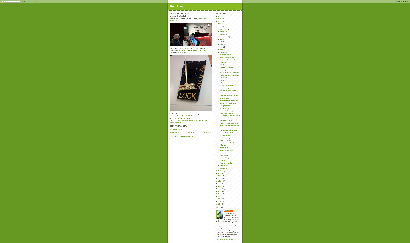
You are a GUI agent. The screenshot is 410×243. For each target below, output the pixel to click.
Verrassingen (224, 147)
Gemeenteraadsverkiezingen (229, 123)
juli (221, 42)
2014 (220, 189)
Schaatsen (178, 122)
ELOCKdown (224, 65)
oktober (223, 34)
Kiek (221, 82)
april (221, 49)
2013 (220, 191)
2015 (220, 186)
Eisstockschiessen (186, 120)
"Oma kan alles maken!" (227, 60)
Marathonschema (225, 55)
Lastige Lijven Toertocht (227, 150)
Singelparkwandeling (227, 67)
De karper (223, 70)
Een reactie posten (176, 129)
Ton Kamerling (224, 108)
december (223, 29)
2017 (220, 181)
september (223, 37)
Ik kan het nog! (224, 98)
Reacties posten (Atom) (186, 136)
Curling (177, 120)
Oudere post (208, 132)
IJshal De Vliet (198, 120)
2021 (220, 171)
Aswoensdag (224, 160)
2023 (220, 24)
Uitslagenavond (225, 106)
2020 (220, 173)
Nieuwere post (174, 132)
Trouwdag (223, 93)
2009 (220, 201)
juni (221, 44)
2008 (220, 204)
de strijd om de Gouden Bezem (187, 50)
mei (221, 47)
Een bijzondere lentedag (228, 90)
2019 (220, 176)
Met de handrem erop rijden (229, 100)
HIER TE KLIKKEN (186, 116)
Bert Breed (177, 6)
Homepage (191, 132)
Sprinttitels (223, 153)
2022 (220, 26)
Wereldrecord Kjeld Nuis (228, 103)
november (223, 31)
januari (222, 168)
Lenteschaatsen (225, 135)
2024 (220, 21)
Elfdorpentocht (224, 155)
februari (223, 165)
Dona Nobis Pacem (226, 120)
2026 (220, 16)
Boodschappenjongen (227, 138)
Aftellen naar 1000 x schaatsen (229, 73)
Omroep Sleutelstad (226, 85)
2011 (220, 196)
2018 (220, 178)
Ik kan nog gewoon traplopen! (229, 95)
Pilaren (222, 80)
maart (222, 52)
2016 (220, 183)
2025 (220, 19)
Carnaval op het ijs (226, 163)
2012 (220, 194)
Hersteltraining (224, 88)
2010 (220, 199)
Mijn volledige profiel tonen (225, 239)
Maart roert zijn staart (227, 57)
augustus (223, 39)
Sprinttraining (224, 158)
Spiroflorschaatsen (226, 140)
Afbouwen (223, 62)
